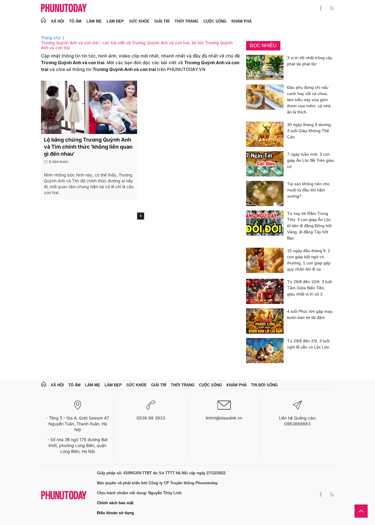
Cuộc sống (214, 21)
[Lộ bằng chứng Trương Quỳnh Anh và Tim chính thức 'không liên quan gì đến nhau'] (89, 107)
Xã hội (57, 21)
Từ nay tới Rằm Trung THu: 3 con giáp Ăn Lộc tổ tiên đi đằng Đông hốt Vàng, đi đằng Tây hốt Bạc (309, 225)
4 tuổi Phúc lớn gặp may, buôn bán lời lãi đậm (310, 314)
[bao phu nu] (64, 8)
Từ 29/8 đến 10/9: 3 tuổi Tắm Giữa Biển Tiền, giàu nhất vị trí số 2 (309, 287)
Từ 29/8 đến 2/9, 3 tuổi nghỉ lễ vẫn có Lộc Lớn (308, 344)
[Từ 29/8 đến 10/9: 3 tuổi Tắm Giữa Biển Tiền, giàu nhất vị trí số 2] (265, 291)
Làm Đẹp (115, 21)
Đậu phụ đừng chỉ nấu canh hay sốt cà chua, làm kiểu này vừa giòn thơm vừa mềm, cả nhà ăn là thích (308, 99)
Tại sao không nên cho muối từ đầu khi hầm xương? (308, 189)
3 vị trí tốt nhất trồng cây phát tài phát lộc (309, 60)
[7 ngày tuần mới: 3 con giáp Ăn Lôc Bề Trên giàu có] (265, 163)
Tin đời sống (264, 385)
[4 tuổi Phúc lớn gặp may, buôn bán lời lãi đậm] (265, 321)
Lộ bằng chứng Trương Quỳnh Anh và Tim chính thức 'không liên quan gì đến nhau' (88, 147)
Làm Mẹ (94, 21)
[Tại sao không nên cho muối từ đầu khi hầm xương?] (265, 193)
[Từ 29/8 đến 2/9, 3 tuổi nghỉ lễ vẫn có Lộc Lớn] (265, 350)
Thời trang (186, 21)
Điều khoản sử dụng (115, 513)
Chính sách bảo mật (115, 503)
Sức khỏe (139, 21)
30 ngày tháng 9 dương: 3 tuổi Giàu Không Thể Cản (309, 130)
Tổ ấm (75, 21)
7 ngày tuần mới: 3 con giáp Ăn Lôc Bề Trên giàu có (310, 160)
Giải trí (162, 21)
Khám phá (241, 21)
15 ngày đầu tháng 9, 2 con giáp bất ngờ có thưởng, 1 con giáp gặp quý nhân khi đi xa (308, 259)
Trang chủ (50, 37)
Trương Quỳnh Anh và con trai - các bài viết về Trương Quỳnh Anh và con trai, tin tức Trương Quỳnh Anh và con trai (137, 45)
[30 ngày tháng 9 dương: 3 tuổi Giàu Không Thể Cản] (265, 134)
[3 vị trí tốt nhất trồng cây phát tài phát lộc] (265, 67)
